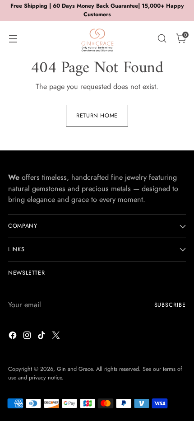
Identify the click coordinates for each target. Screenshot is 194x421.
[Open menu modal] (13, 38)
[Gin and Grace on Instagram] (28, 337)
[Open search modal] (161, 38)
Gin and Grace (74, 369)
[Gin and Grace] (97, 38)
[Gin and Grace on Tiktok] (42, 337)
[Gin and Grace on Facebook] (13, 337)
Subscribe (170, 305)
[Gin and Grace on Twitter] (56, 337)
